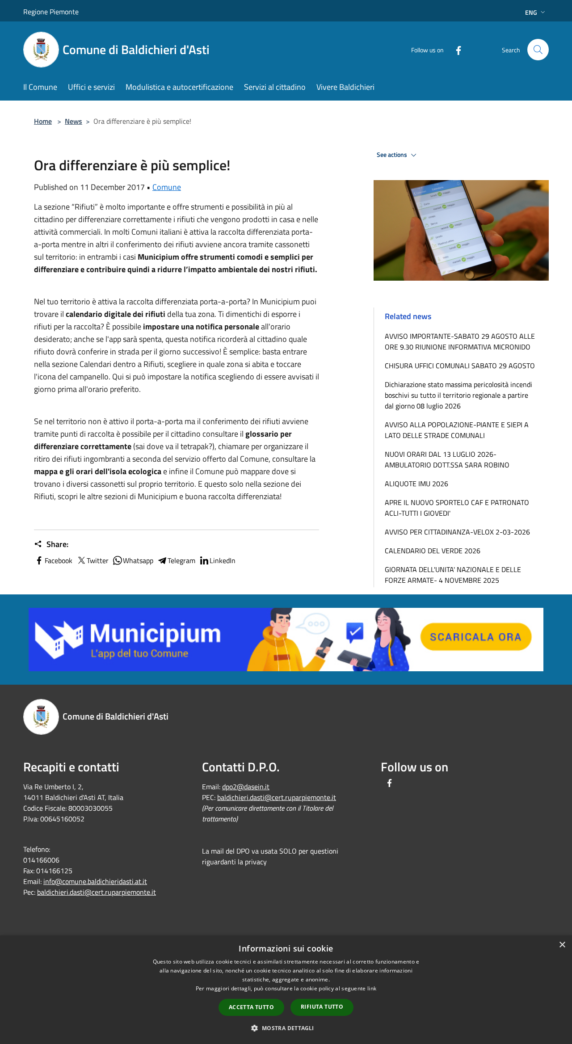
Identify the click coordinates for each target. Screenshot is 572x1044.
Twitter (98, 560)
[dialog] (286, 989)
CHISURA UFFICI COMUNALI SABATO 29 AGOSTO (460, 365)
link (371, 988)
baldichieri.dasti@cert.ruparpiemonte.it (96, 892)
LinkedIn (223, 560)
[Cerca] (538, 49)
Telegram (181, 560)
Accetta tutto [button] (251, 1007)
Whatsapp (138, 560)
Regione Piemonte (51, 11)
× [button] (562, 945)
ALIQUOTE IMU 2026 (416, 483)
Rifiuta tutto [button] (322, 1006)
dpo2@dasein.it (245, 786)
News (73, 121)
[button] (286, 1028)
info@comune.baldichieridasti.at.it (95, 881)
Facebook (58, 560)
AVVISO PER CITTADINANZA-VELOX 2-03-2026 (457, 531)
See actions (392, 155)
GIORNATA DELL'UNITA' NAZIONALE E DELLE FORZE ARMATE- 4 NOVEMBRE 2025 (453, 574)
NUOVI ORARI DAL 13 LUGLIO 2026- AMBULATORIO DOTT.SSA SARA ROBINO (447, 459)
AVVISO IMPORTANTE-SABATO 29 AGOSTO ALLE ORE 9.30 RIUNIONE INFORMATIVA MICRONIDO (460, 341)
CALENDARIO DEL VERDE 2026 (432, 550)
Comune (166, 187)
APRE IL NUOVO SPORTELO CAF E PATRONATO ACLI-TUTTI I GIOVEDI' (457, 507)
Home (43, 121)
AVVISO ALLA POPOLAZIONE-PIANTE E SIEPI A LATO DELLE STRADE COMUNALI (457, 430)
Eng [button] (531, 12)
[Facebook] (455, 49)
